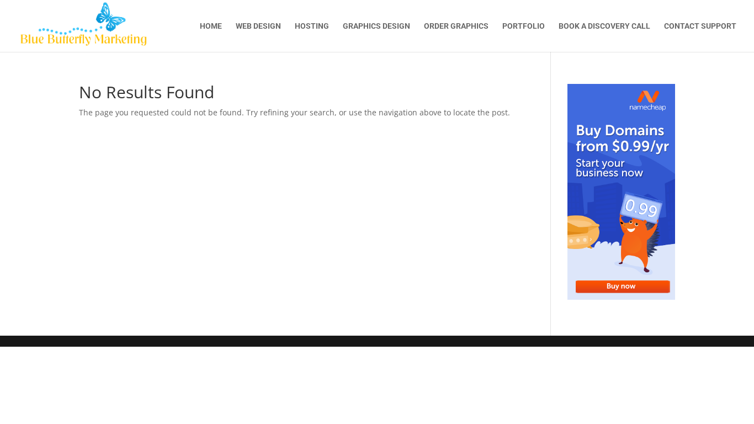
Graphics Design (376, 26)
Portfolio (523, 26)
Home (211, 26)
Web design (258, 26)
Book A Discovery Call (604, 26)
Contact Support (700, 26)
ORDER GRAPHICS (456, 26)
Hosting (312, 26)
